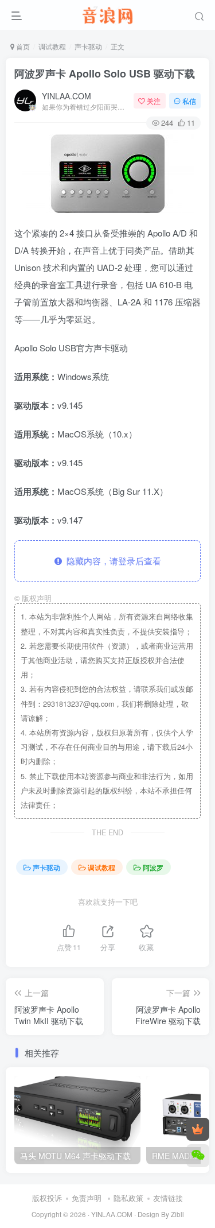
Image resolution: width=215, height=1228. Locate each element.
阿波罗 (153, 867)
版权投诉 (47, 1197)
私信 (189, 101)
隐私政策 (128, 1197)
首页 (22, 46)
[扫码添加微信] (197, 1155)
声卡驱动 (88, 46)
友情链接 (168, 1197)
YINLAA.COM (66, 96)
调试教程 (52, 46)
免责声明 (86, 1197)
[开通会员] (197, 1129)
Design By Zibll (161, 1214)
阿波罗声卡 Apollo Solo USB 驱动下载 (104, 73)
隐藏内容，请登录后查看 (111, 561)
